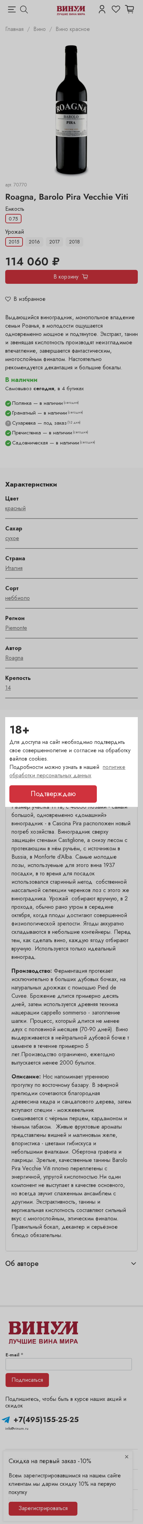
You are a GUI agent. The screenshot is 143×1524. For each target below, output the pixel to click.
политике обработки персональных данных (67, 771)
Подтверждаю (53, 794)
